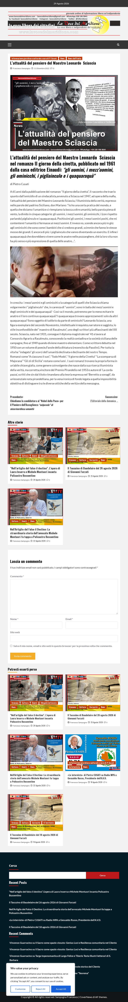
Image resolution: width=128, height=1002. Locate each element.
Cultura (25, 455)
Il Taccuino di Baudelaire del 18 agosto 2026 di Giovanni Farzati (34, 836)
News (62, 58)
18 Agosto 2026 (96, 782)
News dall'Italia (74, 58)
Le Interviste (74, 767)
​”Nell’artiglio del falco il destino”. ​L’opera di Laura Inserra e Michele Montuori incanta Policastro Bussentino (35, 472)
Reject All (40, 989)
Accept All (61, 989)
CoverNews (86, 996)
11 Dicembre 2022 (41, 68)
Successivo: (104, 399)
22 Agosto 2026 (39, 541)
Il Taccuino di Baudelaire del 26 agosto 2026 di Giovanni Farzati (93, 470)
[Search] (118, 44)
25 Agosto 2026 (97, 476)
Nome (14, 618)
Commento (17, 576)
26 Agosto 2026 (39, 479)
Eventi (34, 455)
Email (69, 618)
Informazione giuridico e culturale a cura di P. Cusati (34, 58)
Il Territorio (49, 822)
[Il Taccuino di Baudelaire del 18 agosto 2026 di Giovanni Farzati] (35, 812)
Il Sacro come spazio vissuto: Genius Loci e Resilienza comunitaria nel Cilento (76, 942)
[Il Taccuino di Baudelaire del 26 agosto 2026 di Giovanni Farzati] (92, 445)
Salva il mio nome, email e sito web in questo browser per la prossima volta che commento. (62, 645)
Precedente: (37, 403)
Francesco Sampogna (21, 68)
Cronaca (15, 455)
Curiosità (93, 460)
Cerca (13, 866)
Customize (20, 989)
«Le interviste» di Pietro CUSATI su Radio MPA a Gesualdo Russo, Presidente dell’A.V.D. (92, 776)
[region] (40, 979)
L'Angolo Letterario (49, 455)
